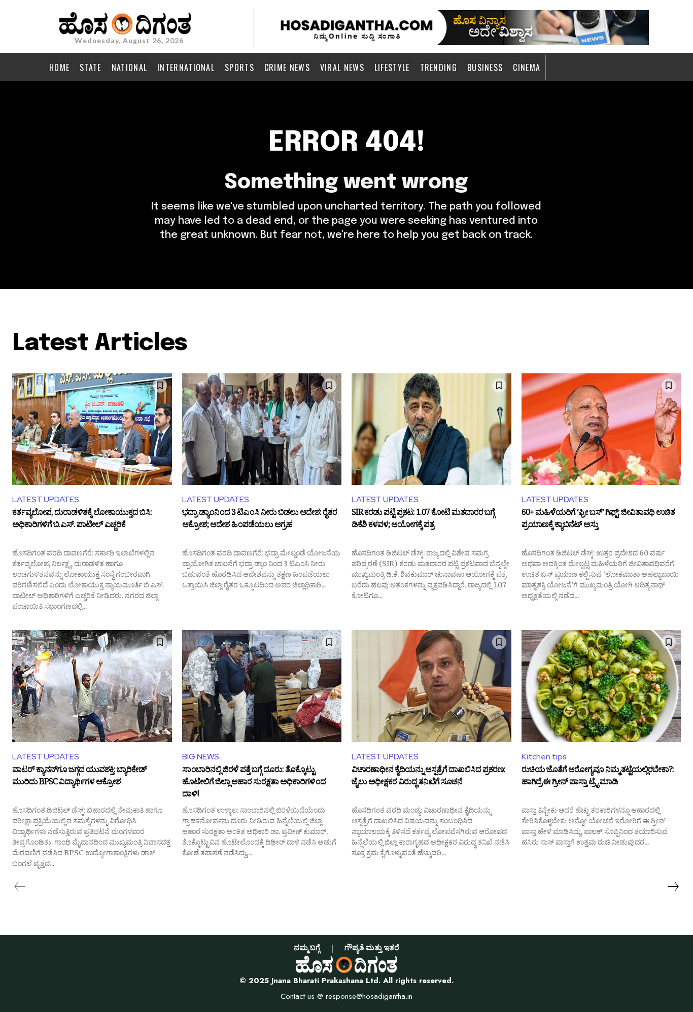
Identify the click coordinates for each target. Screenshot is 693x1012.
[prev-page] (20, 886)
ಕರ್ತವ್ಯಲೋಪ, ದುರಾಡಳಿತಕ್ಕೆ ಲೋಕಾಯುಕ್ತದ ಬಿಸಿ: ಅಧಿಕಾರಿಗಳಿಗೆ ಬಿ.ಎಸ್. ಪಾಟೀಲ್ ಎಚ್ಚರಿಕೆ (82, 520)
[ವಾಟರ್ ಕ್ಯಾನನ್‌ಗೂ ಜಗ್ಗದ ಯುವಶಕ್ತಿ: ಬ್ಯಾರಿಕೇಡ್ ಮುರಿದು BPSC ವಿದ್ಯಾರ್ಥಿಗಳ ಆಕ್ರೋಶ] (92, 686)
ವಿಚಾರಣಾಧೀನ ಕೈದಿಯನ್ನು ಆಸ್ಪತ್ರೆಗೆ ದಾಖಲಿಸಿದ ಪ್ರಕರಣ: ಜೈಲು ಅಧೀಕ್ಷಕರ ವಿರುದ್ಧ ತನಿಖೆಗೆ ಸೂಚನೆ (428, 777)
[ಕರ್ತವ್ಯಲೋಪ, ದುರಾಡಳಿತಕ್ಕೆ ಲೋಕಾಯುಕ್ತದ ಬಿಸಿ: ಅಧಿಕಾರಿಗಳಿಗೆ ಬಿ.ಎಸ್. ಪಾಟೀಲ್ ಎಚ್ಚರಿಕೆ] (92, 429)
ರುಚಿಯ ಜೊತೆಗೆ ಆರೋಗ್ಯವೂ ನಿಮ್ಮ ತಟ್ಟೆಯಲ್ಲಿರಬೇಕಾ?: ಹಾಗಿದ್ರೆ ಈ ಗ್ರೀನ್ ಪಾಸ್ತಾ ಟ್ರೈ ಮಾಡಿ (598, 777)
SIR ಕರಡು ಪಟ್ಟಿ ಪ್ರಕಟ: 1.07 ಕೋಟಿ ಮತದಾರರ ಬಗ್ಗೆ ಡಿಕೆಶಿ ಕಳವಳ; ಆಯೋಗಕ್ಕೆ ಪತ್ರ (423, 520)
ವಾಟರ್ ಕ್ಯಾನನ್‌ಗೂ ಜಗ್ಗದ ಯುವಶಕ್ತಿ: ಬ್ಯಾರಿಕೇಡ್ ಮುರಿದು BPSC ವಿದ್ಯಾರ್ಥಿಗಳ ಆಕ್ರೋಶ (79, 777)
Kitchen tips (544, 756)
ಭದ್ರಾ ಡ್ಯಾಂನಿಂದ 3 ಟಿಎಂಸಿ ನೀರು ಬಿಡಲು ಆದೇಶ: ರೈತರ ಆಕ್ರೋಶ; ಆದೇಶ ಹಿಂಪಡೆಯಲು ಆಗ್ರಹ (259, 520)
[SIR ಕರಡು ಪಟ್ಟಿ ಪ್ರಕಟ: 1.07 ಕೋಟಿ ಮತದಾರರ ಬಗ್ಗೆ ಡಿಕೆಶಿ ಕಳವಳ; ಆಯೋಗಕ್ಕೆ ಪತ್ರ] (431, 429)
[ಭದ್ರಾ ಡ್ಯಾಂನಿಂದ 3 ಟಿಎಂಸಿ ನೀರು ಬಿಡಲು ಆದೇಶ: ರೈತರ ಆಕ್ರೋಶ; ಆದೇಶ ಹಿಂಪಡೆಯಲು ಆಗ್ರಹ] (262, 429)
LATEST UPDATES (45, 499)
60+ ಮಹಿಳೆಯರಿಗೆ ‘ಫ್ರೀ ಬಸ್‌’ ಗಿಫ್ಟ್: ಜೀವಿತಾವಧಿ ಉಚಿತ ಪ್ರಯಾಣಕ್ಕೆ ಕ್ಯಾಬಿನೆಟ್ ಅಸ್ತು (598, 520)
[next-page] (673, 886)
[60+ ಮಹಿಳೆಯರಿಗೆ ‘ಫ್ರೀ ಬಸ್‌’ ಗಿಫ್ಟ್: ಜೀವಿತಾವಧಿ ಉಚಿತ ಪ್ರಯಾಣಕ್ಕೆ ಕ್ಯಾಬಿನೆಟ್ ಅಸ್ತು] (601, 429)
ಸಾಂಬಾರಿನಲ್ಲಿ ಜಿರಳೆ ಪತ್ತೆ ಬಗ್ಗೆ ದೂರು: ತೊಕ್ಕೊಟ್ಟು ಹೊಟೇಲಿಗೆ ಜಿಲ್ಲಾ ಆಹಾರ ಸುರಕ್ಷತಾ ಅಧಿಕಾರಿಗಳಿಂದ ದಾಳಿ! (254, 782)
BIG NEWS (200, 756)
